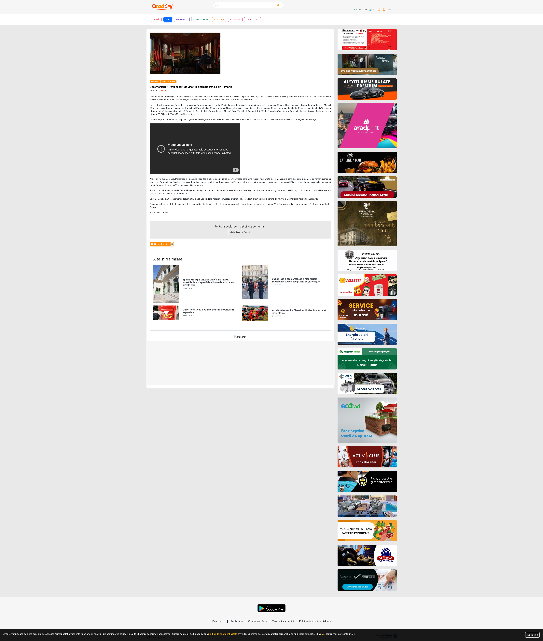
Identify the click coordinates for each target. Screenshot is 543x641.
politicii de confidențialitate (222, 634)
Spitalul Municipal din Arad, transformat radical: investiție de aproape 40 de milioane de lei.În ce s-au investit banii (209, 282)
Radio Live (235, 19)
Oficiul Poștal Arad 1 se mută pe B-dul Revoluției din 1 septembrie (209, 311)
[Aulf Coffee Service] (367, 309)
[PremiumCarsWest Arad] (367, 89)
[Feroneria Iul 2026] (367, 39)
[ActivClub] (367, 456)
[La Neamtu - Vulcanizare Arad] (367, 555)
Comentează (160, 244)
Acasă (156, 19)
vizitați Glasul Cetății (240, 232)
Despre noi (218, 621)
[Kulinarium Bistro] (367, 530)
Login (388, 10)
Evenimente (182, 19)
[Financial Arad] (367, 580)
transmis (216, 100)
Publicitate (236, 621)
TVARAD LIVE (252, 19)
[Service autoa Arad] (367, 383)
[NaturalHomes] (367, 64)
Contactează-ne (257, 621)
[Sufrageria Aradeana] (367, 223)
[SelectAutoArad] (367, 187)
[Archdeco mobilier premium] (367, 506)
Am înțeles (532, 634)
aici (323, 634)
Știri (167, 19)
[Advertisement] (286, 52)
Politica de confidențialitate (315, 621)
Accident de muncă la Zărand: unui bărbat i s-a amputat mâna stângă (299, 311)
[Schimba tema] (379, 10)
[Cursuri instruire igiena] (367, 260)
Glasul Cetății (162, 212)
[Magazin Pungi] (367, 358)
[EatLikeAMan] (367, 162)
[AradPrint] (367, 125)
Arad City (219, 19)
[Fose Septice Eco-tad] (367, 420)
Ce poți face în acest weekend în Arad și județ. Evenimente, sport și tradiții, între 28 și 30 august (296, 280)
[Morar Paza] (367, 481)
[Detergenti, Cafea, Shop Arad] (367, 285)
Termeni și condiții (283, 621)
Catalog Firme (200, 19)
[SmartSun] (367, 334)
